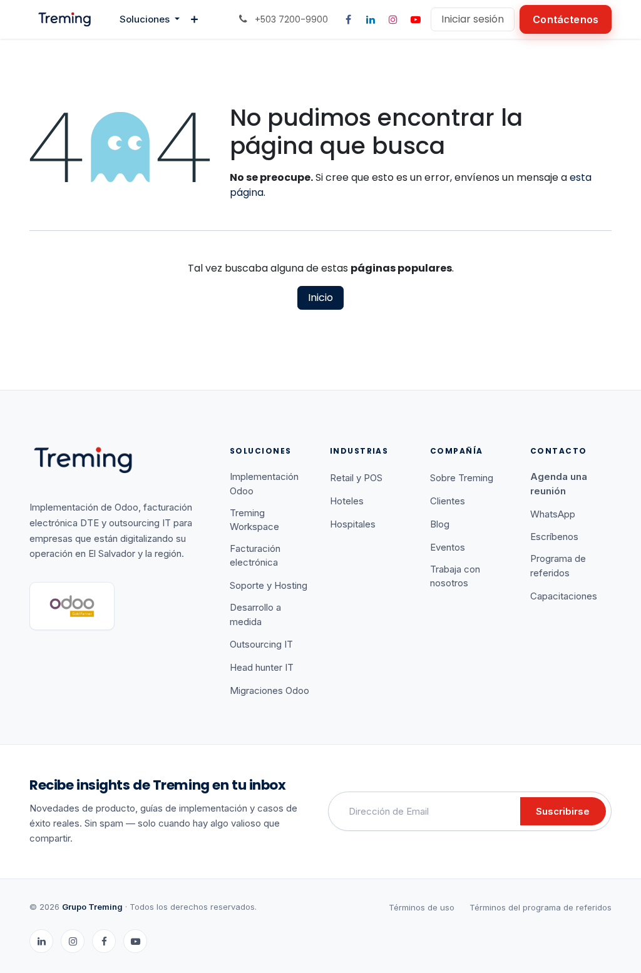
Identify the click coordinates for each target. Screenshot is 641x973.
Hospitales (353, 524)
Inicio (320, 297)
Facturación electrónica (255, 556)
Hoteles (347, 501)
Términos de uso (421, 907)
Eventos (447, 547)
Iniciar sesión (472, 19)
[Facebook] (348, 19)
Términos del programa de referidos (540, 907)
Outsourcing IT (261, 644)
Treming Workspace (254, 520)
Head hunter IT (262, 667)
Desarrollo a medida (255, 614)
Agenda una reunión (558, 484)
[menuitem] (150, 20)
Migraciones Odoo (269, 690)
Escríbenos (554, 537)
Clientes (447, 501)
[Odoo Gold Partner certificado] (72, 606)
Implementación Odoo (264, 484)
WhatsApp (552, 514)
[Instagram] (393, 19)
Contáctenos (565, 19)
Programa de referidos (558, 566)
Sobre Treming (461, 478)
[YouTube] (416, 19)
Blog (439, 524)
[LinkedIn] (371, 19)
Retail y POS (356, 478)
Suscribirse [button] (563, 811)
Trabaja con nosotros (455, 576)
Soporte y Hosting (268, 585)
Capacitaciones (563, 596)
